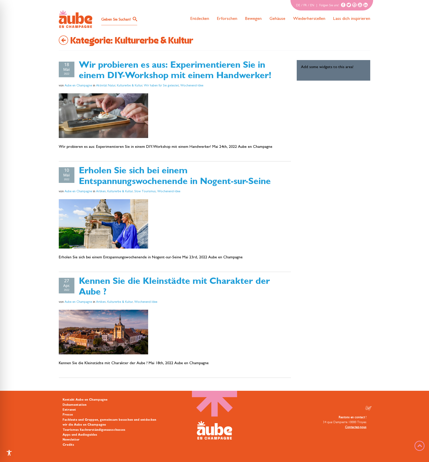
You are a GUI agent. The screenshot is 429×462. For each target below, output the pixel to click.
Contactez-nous (355, 427)
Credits (68, 445)
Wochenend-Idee (191, 85)
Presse (68, 414)
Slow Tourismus (145, 191)
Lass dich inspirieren (351, 19)
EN (312, 5)
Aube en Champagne (78, 85)
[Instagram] (354, 5)
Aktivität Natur (105, 85)
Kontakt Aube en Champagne (85, 399)
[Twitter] (349, 5)
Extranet (69, 410)
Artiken (101, 191)
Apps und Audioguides (80, 435)
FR (305, 5)
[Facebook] (343, 5)
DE (298, 5)
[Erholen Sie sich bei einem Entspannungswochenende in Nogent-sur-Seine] (103, 224)
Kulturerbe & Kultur (129, 85)
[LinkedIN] (365, 5)
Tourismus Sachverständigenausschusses (94, 430)
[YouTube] (360, 5)
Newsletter (71, 439)
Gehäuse (277, 19)
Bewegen (253, 19)
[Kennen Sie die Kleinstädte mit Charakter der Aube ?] (103, 332)
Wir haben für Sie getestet (161, 85)
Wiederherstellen (309, 19)
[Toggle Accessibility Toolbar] (9, 453)
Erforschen (227, 19)
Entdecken (199, 19)
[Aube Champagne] (75, 19)
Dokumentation (74, 405)
